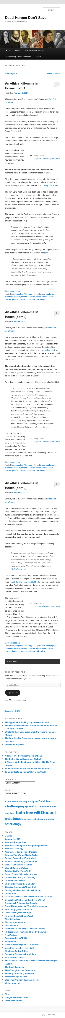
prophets (23, 299)
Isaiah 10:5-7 (15, 581)
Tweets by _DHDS (12, 711)
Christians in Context (15, 880)
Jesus (17, 818)
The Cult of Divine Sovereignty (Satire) (23, 758)
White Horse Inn (12, 982)
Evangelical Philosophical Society (21, 903)
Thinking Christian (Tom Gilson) (20, 973)
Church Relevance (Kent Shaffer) (20, 883)
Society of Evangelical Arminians (20, 954)
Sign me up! (13, 692)
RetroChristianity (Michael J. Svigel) (22, 944)
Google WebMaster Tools (16, 997)
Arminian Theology (14, 848)
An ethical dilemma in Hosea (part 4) (21, 85)
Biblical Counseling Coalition (18, 864)
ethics (38, 296)
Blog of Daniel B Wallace (16, 867)
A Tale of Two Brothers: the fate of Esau (23, 755)
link (24, 220)
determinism (49, 806)
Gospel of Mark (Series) (34, 50)
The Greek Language (14, 967)
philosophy (48, 818)
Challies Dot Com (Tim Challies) (20, 877)
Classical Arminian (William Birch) (21, 886)
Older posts (11, 73)
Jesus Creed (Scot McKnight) (18, 912)
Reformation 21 (12, 941)
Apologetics (18, 294)
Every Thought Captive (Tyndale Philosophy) (26, 906)
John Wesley (27, 819)
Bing (7, 994)
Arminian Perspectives (15, 842)
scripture (31, 299)
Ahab (42, 294)
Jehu (50, 296)
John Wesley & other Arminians (18, 56)
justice (15, 299)
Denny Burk (10, 893)
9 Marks (8, 835)
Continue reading (13, 290)
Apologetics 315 (12, 839)
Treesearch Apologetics (16, 976)
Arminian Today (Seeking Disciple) (21, 851)
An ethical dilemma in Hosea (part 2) (21, 485)
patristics (37, 819)
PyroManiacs (11, 934)
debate (17, 296)
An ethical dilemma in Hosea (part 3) (21, 314)
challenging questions (23, 806)
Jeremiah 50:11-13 (31, 581)
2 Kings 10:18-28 (49, 185)
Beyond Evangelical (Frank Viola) (20, 858)
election (10, 813)
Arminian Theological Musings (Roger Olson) (26, 845)
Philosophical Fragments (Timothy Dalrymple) (26, 931)
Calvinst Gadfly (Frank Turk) (18, 871)
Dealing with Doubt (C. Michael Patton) (23, 890)
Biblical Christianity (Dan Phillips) (21, 861)
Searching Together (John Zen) (19, 947)
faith (20, 812)
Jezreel (8, 299)
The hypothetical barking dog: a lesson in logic (27, 722)
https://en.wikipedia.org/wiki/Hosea (47, 158)
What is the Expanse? (15, 744)
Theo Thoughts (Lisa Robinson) (20, 970)
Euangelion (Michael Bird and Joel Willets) (25, 899)
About (38, 56)
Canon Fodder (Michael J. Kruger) (21, 874)
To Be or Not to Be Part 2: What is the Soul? (25, 771)
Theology (28, 294)
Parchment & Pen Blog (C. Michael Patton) (25, 928)
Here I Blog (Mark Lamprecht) (18, 909)
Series (17, 50)
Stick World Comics (14, 957)
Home (8, 50)
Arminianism (11, 801)
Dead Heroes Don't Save (26, 17)
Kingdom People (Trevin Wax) (19, 915)
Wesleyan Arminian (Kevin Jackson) (22, 979)
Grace (8, 819)
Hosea (44, 296)
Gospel (48, 812)
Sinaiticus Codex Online (16, 951)
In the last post (48, 350)
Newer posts (53, 73)
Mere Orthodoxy (12, 919)
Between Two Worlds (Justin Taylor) (21, 854)
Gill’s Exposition (18, 569)
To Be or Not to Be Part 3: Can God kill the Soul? (28, 768)
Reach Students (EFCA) (16, 938)
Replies (41, 299)
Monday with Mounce (15, 922)
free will (33, 812)
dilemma (25, 296)
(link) (48, 426)
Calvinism (45, 801)
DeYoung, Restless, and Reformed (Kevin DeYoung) (29, 896)
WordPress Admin (13, 1000)
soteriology (13, 824)
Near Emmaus (11, 925)
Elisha (32, 296)
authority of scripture (28, 801)
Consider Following (15, 672)
